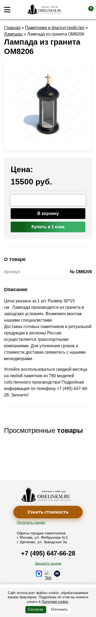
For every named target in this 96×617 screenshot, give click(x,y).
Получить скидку (31, 522)
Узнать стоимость (48, 512)
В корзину (48, 213)
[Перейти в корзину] (86, 9)
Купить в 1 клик (48, 227)
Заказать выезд (48, 563)
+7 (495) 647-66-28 (48, 553)
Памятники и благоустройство (55, 27)
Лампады (13, 34)
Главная (12, 27)
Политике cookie (55, 602)
